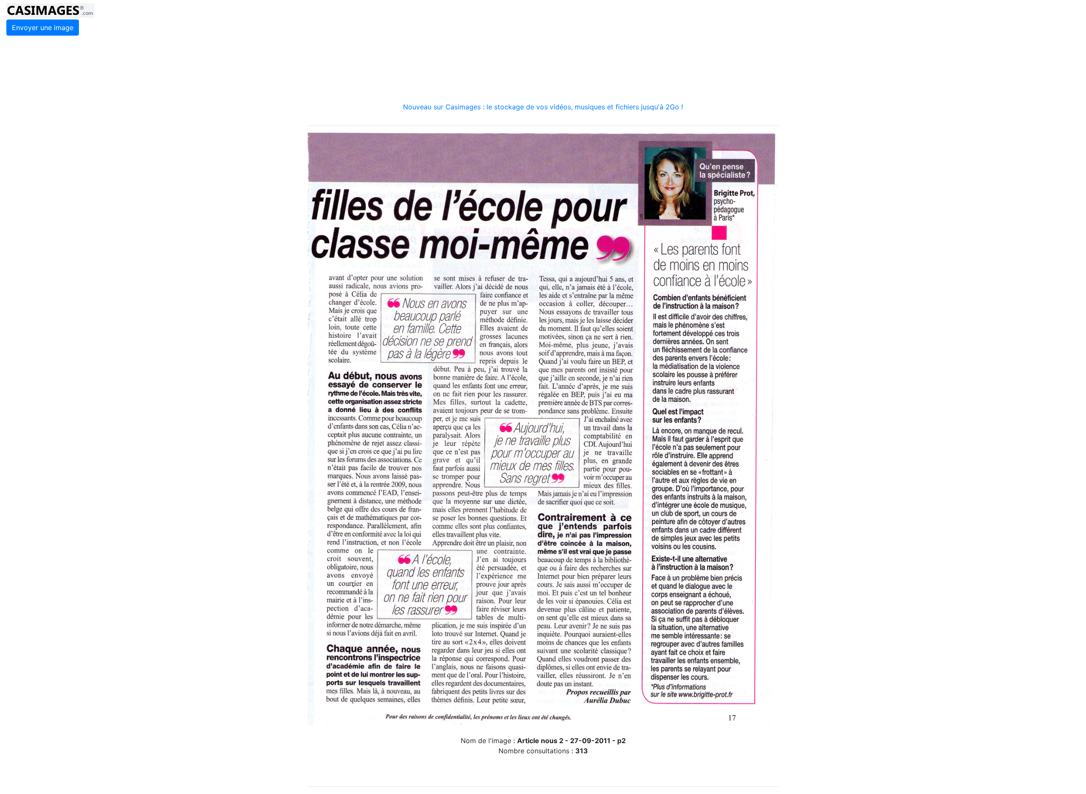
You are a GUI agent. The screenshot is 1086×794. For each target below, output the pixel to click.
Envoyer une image (42, 27)
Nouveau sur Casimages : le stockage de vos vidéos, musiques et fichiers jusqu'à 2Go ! (543, 107)
